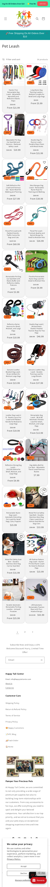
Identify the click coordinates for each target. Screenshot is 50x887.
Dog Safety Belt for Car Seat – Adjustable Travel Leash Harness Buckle (36, 468)
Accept (24, 866)
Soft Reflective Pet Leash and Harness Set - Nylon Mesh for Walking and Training (13, 188)
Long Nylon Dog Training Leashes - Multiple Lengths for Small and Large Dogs (36, 93)
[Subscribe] (41, 660)
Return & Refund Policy (16, 709)
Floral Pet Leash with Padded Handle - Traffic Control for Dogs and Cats (13, 234)
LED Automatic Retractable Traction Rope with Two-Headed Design (36, 608)
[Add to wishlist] (21, 67)
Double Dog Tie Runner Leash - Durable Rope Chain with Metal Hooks (36, 143)
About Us (9, 683)
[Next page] (32, 632)
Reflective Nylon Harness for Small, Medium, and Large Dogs (13, 327)
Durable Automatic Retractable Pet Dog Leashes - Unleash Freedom (13, 608)
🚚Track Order (12, 740)
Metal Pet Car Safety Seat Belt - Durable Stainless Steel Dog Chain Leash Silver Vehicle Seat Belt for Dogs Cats (36, 518)
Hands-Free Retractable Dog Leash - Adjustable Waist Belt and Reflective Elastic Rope (13, 95)
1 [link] (17, 632)
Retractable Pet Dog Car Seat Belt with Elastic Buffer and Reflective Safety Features (13, 280)
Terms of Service (13, 715)
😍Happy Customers (15, 728)
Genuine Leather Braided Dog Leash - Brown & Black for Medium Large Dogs (13, 373)
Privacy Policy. (14, 859)
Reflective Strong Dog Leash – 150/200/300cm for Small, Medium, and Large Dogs (13, 469)
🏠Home (9, 746)
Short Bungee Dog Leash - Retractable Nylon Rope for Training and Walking (36, 188)
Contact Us (10, 688)
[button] (5, 19)
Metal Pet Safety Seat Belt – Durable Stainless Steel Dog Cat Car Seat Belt (13, 562)
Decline (23, 873)
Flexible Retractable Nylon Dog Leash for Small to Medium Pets (36, 278)
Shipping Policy (12, 703)
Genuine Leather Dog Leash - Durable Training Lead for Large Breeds (36, 373)
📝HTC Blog (11, 734)
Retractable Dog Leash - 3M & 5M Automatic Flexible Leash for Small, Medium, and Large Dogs (36, 420)
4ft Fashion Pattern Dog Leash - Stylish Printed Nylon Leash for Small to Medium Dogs (36, 563)
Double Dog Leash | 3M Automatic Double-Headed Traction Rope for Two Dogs (36, 328)
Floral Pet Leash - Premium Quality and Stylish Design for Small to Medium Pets (36, 234)
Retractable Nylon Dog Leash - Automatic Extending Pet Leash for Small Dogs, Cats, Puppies (13, 517)
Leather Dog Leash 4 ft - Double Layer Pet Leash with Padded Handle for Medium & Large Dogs (13, 419)
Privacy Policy (12, 721)
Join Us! (42, 4)
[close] (46, 33)
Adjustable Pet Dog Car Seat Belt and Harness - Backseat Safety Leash (13, 143)
